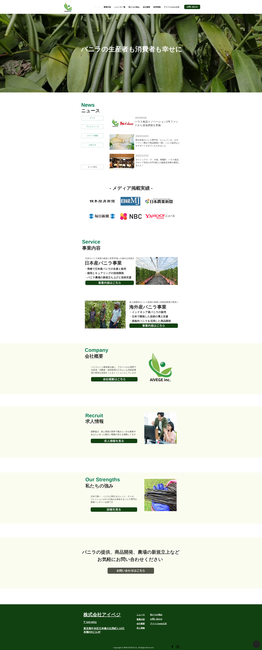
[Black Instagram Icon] (178, 647)
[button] (107, 7)
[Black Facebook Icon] (172, 647)
